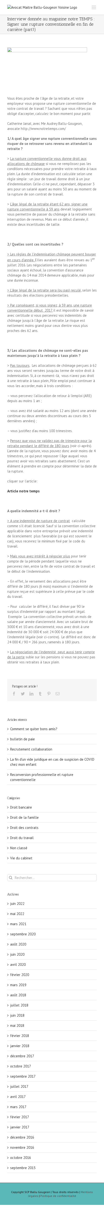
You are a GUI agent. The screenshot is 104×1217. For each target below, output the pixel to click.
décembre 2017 (22, 1056)
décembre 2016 (22, 1137)
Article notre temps (23, 491)
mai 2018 (17, 1025)
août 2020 (18, 944)
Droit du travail (22, 837)
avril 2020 (18, 964)
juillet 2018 (19, 1005)
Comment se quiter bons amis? (33, 729)
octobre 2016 (20, 1157)
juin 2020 (17, 954)
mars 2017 (18, 1106)
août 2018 (18, 995)
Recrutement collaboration (31, 749)
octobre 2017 (20, 1066)
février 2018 (19, 1035)
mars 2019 (18, 985)
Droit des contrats (24, 827)
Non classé (18, 848)
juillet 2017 (19, 1086)
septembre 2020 (23, 934)
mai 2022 (17, 913)
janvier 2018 (19, 1046)
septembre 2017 (23, 1076)
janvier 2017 (19, 1127)
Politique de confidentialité (58, 1196)
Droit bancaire (21, 807)
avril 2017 (18, 1096)
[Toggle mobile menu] (94, 7)
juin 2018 (17, 1015)
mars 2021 (18, 924)
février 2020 (19, 974)
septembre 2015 (23, 1167)
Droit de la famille (24, 817)
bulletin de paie (22, 739)
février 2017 (19, 1117)
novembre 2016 (22, 1147)
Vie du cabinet (21, 858)
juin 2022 (17, 903)
